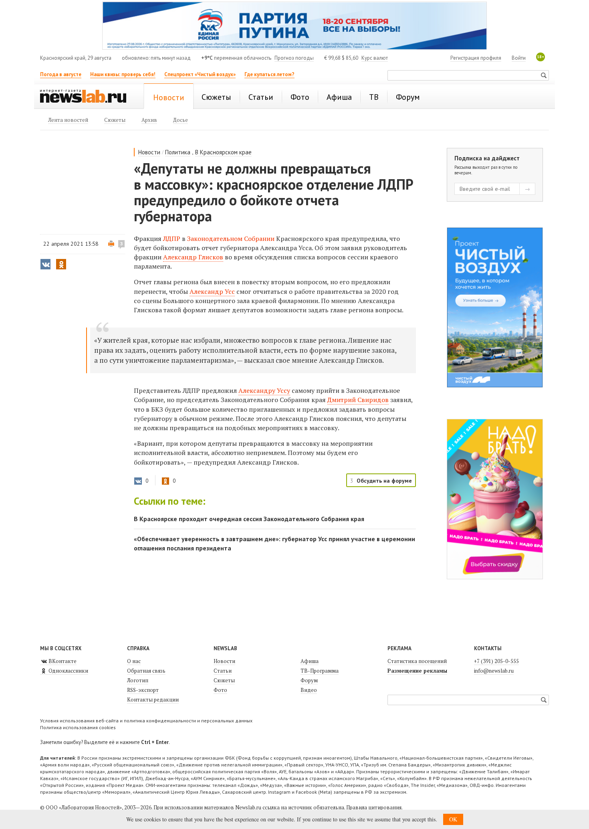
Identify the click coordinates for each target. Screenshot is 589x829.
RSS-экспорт (143, 690)
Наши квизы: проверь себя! (122, 74)
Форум (309, 680)
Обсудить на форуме (384, 480)
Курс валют (374, 58)
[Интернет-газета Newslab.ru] (87, 97)
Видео (309, 690)
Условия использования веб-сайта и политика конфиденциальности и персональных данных (146, 721)
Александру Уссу (264, 390)
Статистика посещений (417, 661)
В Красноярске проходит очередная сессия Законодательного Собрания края (249, 519)
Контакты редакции (153, 699)
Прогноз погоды (294, 58)
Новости (149, 152)
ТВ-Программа (320, 670)
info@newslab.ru (494, 670)
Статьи (223, 670)
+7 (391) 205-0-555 (496, 661)
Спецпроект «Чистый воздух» (200, 74)
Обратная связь (146, 670)
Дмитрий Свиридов (358, 399)
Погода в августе (60, 74)
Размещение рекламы (417, 670)
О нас (134, 661)
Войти (519, 58)
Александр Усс (212, 291)
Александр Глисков (193, 257)
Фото (220, 690)
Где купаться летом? (269, 74)
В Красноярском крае (223, 152)
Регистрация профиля (475, 58)
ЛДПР (172, 238)
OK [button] (453, 819)
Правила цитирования (373, 807)
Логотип (137, 680)
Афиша (310, 661)
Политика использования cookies (78, 727)
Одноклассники (67, 670)
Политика (177, 152)
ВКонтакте (62, 661)
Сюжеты (224, 680)
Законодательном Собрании (230, 238)
